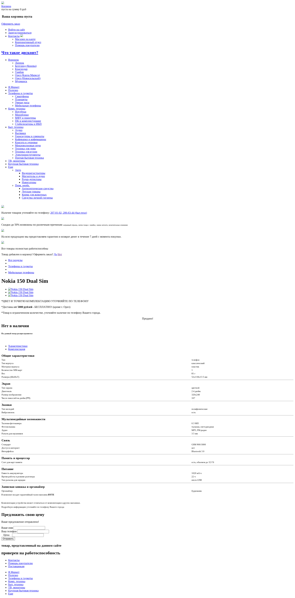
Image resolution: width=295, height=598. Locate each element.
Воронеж (13, 59)
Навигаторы (29, 182)
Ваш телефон (9, 531)
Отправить (8, 538)
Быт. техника (15, 127)
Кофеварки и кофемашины (30, 139)
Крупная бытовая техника (23, 163)
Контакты (14, 36)
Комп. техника (16, 108)
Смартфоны (22, 96)
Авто (18, 170)
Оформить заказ (10, 23)
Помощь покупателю (27, 45)
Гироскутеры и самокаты (29, 136)
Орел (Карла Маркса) (27, 75)
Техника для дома (25, 148)
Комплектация (16, 349)
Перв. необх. (22, 185)
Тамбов (19, 72)
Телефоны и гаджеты (20, 93)
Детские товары (31, 191)
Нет (60, 254)
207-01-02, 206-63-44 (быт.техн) (68, 212)
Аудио (18, 130)
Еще (10, 167)
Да (55, 254)
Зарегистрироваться (19, 32)
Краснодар (21, 69)
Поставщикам (16, 566)
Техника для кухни (26, 151)
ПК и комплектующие (28, 120)
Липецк (19, 62)
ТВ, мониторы (16, 160)
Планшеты (21, 99)
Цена (6, 534)
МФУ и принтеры (25, 117)
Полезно (13, 90)
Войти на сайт (16, 29)
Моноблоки (22, 114)
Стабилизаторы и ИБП (28, 124)
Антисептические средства (37, 188)
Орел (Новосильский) (27, 78)
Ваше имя (7, 527)
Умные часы (22, 102)
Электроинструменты (27, 154)
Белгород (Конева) (26, 66)
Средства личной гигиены (37, 197)
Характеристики (17, 346)
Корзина (6, 6)
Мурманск (21, 81)
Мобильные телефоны (28, 105)
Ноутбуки (20, 111)
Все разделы (15, 260)
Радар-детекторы (31, 179)
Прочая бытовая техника (29, 157)
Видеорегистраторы (33, 173)
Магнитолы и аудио (33, 176)
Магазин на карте (25, 39)
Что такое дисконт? (19, 52)
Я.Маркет (13, 87)
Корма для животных (34, 194)
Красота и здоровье (26, 142)
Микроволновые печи (28, 145)
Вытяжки (20, 133)
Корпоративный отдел (28, 42)
